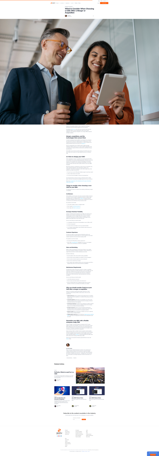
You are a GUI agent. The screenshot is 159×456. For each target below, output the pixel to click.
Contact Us (105, 0)
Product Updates (78, 436)
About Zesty (67, 439)
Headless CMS (67, 432)
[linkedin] (61, 436)
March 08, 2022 (69, 16)
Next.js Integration (78, 435)
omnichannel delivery (76, 206)
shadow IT (83, 143)
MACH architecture (76, 207)
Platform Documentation (79, 434)
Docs (99, 0)
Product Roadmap (68, 443)
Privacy (86, 451)
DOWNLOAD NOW (153, 454)
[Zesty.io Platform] (53, 3)
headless (81, 198)
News (87, 432)
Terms (89, 451)
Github (101, 0)
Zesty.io (77, 334)
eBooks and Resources (89, 435)
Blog (86, 431)
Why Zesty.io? (67, 431)
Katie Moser (69, 15)
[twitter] (57, 436)
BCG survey (74, 129)
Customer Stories (88, 434)
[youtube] (58, 436)
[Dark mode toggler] (107, 0)
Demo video (88, 436)
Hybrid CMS (67, 434)
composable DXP (75, 242)
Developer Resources (79, 432)
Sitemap (83, 451)
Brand (66, 446)
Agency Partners (67, 442)
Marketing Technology (69, 6)
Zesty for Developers (79, 431)
